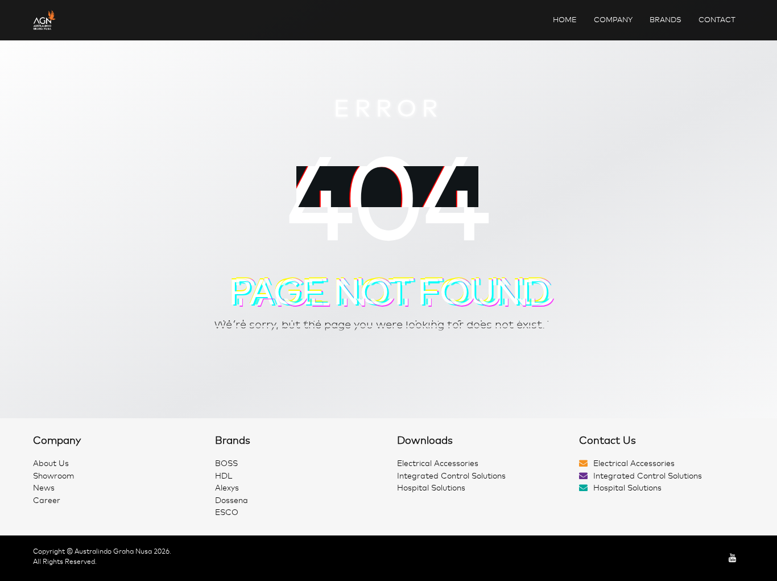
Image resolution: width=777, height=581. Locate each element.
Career (46, 500)
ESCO (226, 512)
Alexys (227, 488)
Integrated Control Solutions (451, 476)
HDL (223, 476)
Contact (717, 19)
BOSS (226, 463)
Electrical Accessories (437, 463)
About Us (51, 463)
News (44, 488)
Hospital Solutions (431, 488)
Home (565, 19)
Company (613, 19)
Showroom (54, 476)
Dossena (231, 500)
